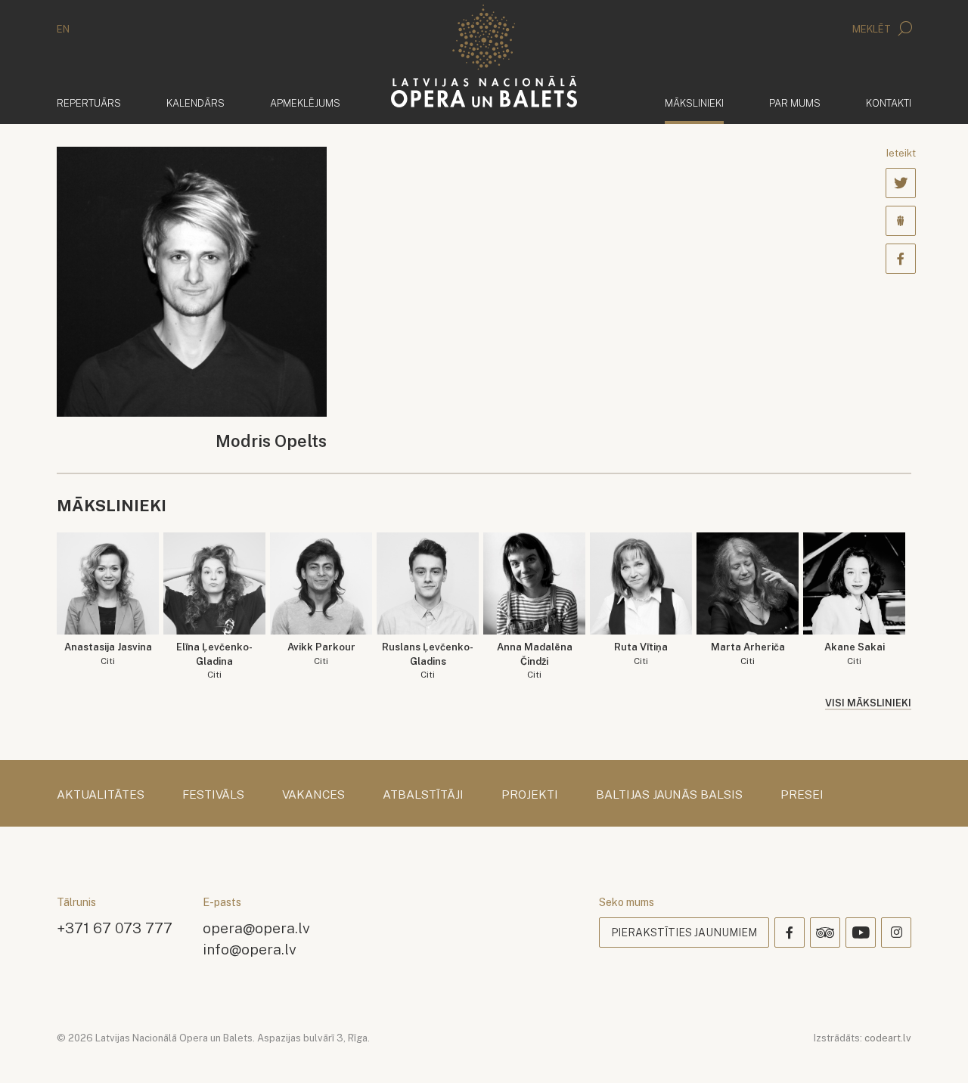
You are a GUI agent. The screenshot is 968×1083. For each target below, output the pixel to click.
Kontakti (888, 103)
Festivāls (213, 795)
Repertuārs (89, 103)
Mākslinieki (694, 103)
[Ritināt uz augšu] (935, 1050)
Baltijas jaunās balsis (669, 795)
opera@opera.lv (256, 927)
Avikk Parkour (321, 653)
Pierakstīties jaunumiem (684, 932)
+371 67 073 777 (114, 927)
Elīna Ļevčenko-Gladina (214, 660)
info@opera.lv (249, 948)
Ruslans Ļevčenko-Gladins (427, 660)
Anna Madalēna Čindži (534, 660)
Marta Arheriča (748, 653)
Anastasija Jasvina (108, 653)
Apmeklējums (305, 103)
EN (63, 29)
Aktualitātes (100, 795)
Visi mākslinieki (868, 703)
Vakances (313, 795)
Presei (802, 795)
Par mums (795, 103)
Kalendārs (195, 103)
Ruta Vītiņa (641, 653)
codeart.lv (887, 1038)
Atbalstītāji (423, 795)
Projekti (529, 795)
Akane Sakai (854, 653)
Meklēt (872, 29)
